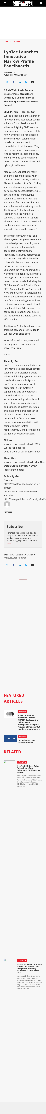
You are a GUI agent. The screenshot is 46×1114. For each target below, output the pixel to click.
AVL (12, 554)
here (9, 543)
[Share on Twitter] (7, 82)
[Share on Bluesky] (26, 82)
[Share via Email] (32, 82)
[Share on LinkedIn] (20, 82)
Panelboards (10, 557)
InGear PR (10, 72)
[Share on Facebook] (13, 82)
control (20, 554)
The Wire (16, 42)
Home (6, 42)
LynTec (30, 554)
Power (22, 557)
